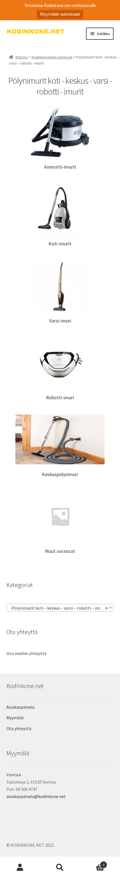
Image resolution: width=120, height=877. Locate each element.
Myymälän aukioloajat (60, 14)
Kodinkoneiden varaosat (52, 57)
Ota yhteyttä (18, 728)
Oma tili (20, 867)
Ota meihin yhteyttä (26, 653)
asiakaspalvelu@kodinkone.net (36, 796)
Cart (92, 863)
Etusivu (22, 57)
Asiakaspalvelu (20, 707)
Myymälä (14, 717)
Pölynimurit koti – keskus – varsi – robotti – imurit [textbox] (58, 608)
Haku (60, 867)
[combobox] (60, 608)
